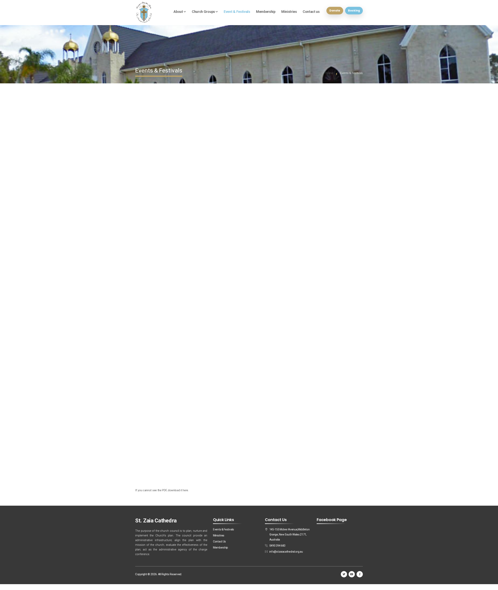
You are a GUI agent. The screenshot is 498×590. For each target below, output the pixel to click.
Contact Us (219, 541)
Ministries (289, 12)
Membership (265, 12)
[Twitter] (344, 574)
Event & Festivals (237, 12)
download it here (178, 490)
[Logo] (144, 12)
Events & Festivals (223, 529)
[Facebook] (360, 574)
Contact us (311, 12)
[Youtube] (352, 574)
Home (329, 73)
